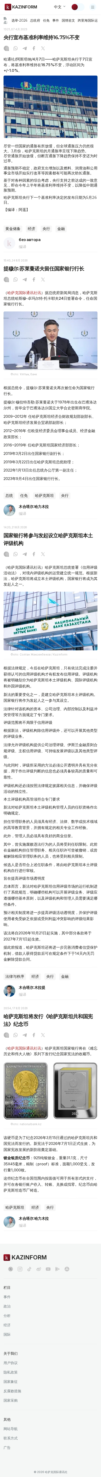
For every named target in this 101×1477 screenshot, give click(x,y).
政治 (7, 1306)
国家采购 (11, 1400)
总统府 (35, 20)
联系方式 (11, 1438)
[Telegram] (24, 49)
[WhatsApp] (15, 49)
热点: (6, 20)
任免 (46, 20)
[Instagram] (6, 49)
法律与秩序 (14, 976)
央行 (46, 228)
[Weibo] (38, 1269)
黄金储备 (12, 228)
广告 (7, 1447)
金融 (61, 228)
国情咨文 (68, 20)
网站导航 (11, 1429)
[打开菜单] (92, 7)
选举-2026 (19, 20)
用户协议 (11, 1363)
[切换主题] (78, 7)
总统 (9, 495)
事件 (55, 20)
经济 (31, 228)
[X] (43, 49)
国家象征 (11, 1381)
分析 (7, 1315)
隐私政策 (11, 1372)
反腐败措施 (12, 1391)
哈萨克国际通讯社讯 (24, 292)
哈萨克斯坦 (44, 495)
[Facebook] (34, 49)
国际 (7, 1334)
